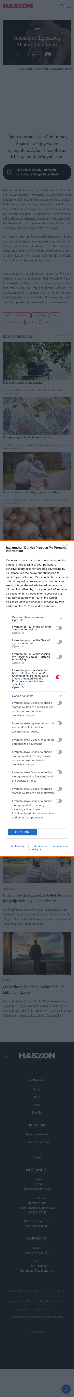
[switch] (59, 628)
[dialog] (37, 698)
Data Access (39, 846)
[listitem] (37, 618)
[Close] (66, 548)
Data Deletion (16, 846)
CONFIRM (22, 832)
